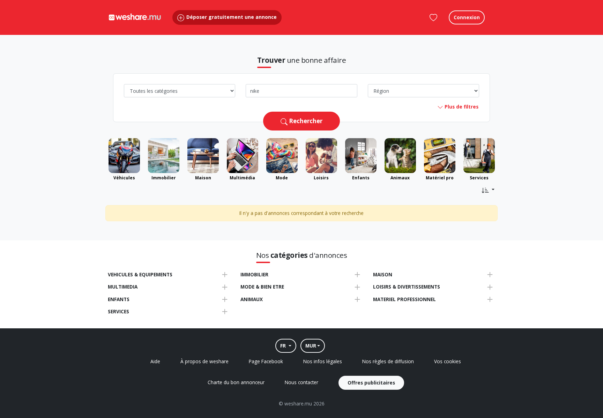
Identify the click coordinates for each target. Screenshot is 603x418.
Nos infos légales (322, 361)
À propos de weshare (204, 361)
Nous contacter (301, 382)
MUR (310, 345)
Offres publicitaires (371, 382)
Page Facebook (266, 361)
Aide (155, 361)
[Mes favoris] (433, 17)
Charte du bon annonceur (236, 382)
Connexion (467, 17)
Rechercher (305, 121)
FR (283, 345)
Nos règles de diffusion (388, 361)
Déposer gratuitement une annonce (231, 17)
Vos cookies (447, 361)
